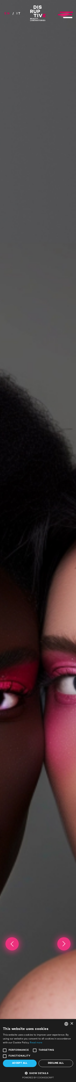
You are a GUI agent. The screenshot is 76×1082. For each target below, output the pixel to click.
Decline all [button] (56, 1063)
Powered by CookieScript (38, 1078)
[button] (38, 1073)
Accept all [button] (19, 1063)
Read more (36, 1043)
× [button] (71, 1023)
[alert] (38, 1050)
